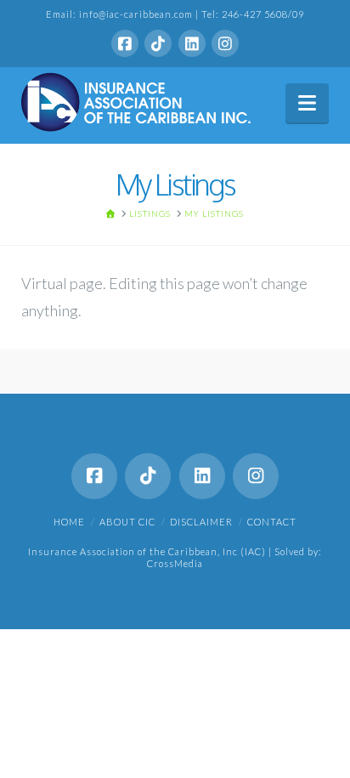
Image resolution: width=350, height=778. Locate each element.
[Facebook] (124, 43)
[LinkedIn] (192, 43)
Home (69, 521)
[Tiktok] (158, 43)
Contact (271, 521)
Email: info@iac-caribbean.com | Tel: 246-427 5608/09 (175, 14)
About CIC (127, 521)
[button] (307, 102)
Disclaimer (201, 521)
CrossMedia (175, 563)
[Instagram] (225, 43)
